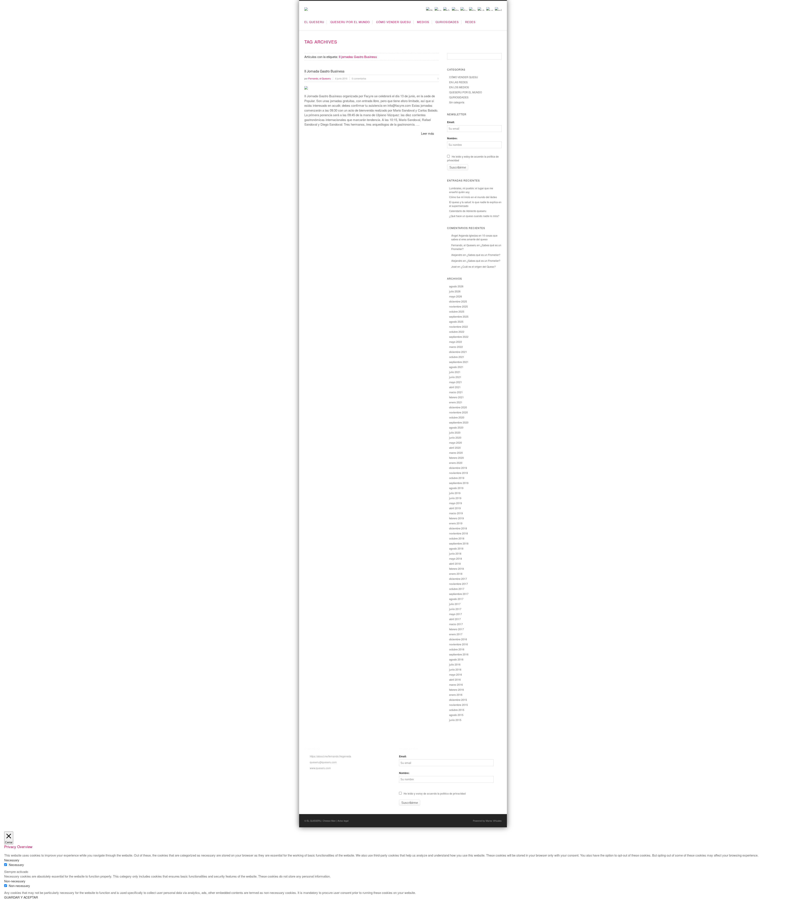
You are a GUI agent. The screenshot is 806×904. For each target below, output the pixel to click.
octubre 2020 (456, 417)
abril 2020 (455, 447)
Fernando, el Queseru (463, 245)
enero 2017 (455, 634)
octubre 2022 (456, 331)
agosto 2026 (456, 286)
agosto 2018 (456, 548)
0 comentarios (359, 78)
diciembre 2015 (458, 699)
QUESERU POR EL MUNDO (350, 22)
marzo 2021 (456, 392)
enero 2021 (455, 402)
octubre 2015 (456, 710)
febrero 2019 (456, 518)
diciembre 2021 (458, 352)
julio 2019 (455, 493)
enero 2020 (455, 463)
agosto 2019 (456, 488)
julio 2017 (455, 604)
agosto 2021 (456, 367)
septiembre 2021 (458, 362)
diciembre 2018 (458, 528)
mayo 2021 (455, 382)
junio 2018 (455, 553)
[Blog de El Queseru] (306, 9)
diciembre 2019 (458, 468)
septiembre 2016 (458, 654)
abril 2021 (455, 387)
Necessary (16, 864)
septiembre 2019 (458, 483)
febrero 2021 (456, 397)
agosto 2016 (456, 659)
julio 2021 (455, 372)
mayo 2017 (455, 614)
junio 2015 (455, 720)
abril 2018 (455, 563)
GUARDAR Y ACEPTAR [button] (21, 897)
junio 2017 (455, 609)
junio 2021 (455, 377)
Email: (451, 122)
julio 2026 (455, 291)
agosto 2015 (456, 715)
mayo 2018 (455, 558)
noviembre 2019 (458, 473)
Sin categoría (456, 102)
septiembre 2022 (458, 336)
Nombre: (452, 138)
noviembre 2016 (458, 644)
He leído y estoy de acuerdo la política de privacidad (434, 793)
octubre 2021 (456, 357)
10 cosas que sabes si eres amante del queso (474, 237)
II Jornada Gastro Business (324, 71)
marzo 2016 (456, 684)
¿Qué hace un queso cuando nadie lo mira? (474, 216)
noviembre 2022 (458, 326)
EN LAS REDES (458, 82)
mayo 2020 (455, 442)
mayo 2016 (455, 674)
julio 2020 (455, 432)
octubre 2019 (456, 478)
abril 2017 (455, 619)
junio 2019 (455, 498)
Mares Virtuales (494, 820)
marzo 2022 (456, 347)
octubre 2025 (456, 311)
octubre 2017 (456, 589)
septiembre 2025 (458, 316)
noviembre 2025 (458, 306)
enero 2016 (455, 694)
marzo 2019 (456, 513)
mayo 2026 (455, 296)
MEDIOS (423, 22)
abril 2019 (455, 508)
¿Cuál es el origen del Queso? (478, 266)
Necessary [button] (11, 860)
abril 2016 (455, 679)
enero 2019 (455, 523)
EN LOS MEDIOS (459, 87)
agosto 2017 (456, 599)
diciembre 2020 (458, 407)
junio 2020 (455, 437)
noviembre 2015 (458, 705)
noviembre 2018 (458, 533)
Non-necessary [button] (14, 881)
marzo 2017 (456, 624)
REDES (470, 22)
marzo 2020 (456, 452)
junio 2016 (455, 669)
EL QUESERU (314, 22)
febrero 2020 (456, 457)
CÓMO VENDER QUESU (393, 22)
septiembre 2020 (458, 422)
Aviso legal (343, 820)
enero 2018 (455, 573)
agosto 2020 (456, 427)
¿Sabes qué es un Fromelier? (483, 255)
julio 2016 (455, 664)
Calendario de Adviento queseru (467, 211)
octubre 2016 (456, 649)
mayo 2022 (455, 341)
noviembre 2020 (458, 412)
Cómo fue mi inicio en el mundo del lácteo (473, 197)
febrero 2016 (456, 689)
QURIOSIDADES (447, 22)
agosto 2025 (456, 321)
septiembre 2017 (458, 594)
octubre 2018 (456, 538)
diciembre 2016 (458, 639)
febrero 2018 (456, 568)
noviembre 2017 (458, 584)
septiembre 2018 (458, 543)
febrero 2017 (456, 629)
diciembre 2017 (458, 578)
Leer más (427, 133)
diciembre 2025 (458, 301)
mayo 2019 (455, 503)
